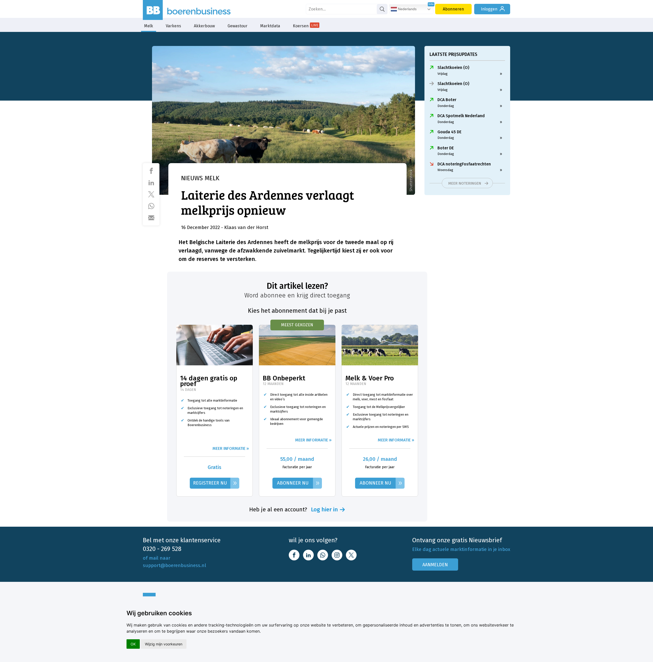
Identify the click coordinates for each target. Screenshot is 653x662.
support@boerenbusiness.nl (174, 565)
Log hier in (324, 509)
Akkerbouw (204, 25)
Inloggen (489, 9)
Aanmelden (435, 565)
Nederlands (407, 9)
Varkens (173, 25)
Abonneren (453, 9)
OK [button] (133, 644)
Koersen (305, 25)
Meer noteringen (464, 183)
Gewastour (237, 25)
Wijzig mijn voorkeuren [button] (163, 644)
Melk (148, 25)
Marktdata (270, 25)
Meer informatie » (230, 448)
